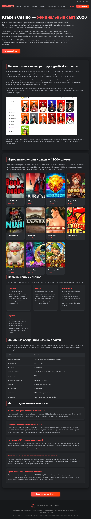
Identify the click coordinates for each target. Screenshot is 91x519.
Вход (87, 1)
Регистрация (83, 6)
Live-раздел (52, 6)
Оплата (26, 6)
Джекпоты (61, 6)
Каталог (19, 6)
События (34, 6)
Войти (72, 6)
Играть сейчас (11, 51)
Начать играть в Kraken (46, 494)
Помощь (42, 6)
